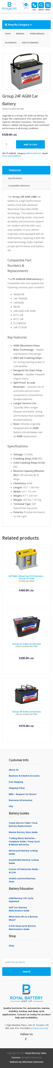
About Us (14, 769)
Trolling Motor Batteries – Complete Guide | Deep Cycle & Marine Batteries (24, 841)
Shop (11, 945)
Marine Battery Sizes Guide (23, 832)
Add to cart (30, 144)
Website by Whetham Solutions (26, 1061)
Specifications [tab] (15, 178)
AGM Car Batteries (33, 153)
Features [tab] (15, 170)
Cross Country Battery (11, 156)
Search (26, 971)
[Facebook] (25, 1039)
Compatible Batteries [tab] (19, 185)
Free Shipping (16, 782)
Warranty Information (20, 800)
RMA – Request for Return (22, 794)
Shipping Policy (17, 788)
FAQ (11, 806)
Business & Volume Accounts (24, 775)
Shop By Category (18, 24)
